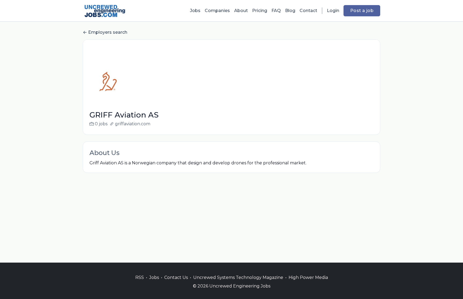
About (241, 10)
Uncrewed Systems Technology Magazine (238, 277)
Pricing (259, 10)
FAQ (276, 10)
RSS (139, 277)
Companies (217, 10)
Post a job (362, 10)
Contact (308, 10)
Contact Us (176, 277)
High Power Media (308, 277)
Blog (290, 10)
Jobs (195, 10)
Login (333, 10)
